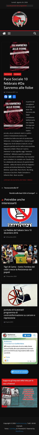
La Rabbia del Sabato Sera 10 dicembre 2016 (18, 231)
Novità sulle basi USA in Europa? (22, 193)
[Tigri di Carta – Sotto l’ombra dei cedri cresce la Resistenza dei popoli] (19, 246)
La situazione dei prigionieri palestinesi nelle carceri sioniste (18, 7)
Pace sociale (8, 74)
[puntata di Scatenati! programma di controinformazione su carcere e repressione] (19, 285)
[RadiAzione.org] (4, 33)
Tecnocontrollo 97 (11, 188)
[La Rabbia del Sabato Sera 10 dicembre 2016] (19, 209)
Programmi (17, 74)
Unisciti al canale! (20, 372)
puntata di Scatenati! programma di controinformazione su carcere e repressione (19, 313)
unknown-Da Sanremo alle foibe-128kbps (18, 180)
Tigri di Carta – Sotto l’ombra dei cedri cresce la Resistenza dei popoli (19, 269)
